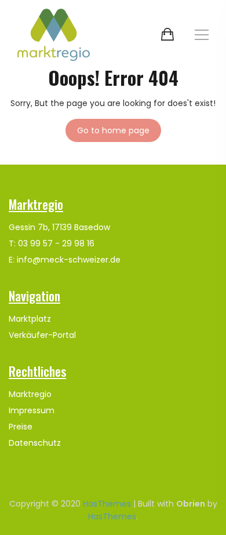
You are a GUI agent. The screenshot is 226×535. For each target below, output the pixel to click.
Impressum (31, 410)
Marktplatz (30, 319)
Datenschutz (35, 443)
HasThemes (107, 503)
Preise (20, 426)
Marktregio (30, 394)
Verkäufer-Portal (42, 335)
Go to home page (113, 130)
